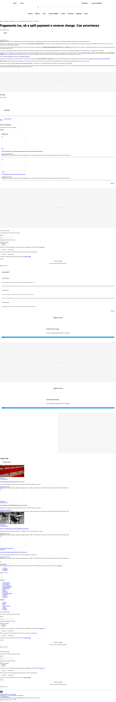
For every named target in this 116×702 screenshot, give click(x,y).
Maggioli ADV (6, 588)
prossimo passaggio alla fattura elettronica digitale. (99, 58)
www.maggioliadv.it (4, 696)
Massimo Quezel (5, 153)
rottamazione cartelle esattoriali (75, 16)
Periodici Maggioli (7, 587)
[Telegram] (62, 321)
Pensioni (30, 13)
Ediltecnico (5, 591)
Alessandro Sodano (4, 510)
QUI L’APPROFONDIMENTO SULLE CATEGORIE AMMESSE (14, 56)
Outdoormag (5, 594)
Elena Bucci (2, 533)
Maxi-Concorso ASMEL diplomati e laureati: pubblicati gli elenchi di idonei (14, 528)
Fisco (44, 13)
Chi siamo (5, 568)
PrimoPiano (6, 21)
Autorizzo (4, 249)
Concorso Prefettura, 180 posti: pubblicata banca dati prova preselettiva (13, 505)
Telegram (4, 337)
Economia (70, 13)
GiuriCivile (5, 597)
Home (1, 21)
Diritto (4, 589)
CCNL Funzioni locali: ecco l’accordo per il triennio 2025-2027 (14, 174)
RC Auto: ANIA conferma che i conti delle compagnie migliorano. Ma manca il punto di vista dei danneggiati (22, 151)
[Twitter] (58, 321)
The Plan (5, 595)
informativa (42, 247)
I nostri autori (5, 569)
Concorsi (3, 244)
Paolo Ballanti (4, 177)
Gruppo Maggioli (6, 582)
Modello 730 (44, 16)
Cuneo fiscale (61, 16)
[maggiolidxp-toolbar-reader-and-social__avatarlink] (2, 33)
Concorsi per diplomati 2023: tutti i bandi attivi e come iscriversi (12, 481)
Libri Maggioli (6, 583)
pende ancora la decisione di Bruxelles (24, 63)
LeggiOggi (3, 243)
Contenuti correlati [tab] (6, 462)
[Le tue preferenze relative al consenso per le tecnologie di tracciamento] (7, 699)
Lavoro (63, 13)
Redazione (5, 32)
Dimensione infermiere (7, 593)
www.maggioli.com (12, 694)
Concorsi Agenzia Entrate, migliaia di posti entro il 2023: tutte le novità (13, 552)
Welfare (37, 13)
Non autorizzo (11, 249)
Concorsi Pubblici (53, 13)
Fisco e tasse (5, 592)
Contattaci (5, 570)
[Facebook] (53, 321)
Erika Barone (3, 486)
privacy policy (28, 256)
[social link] (2, 110)
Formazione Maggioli (7, 586)
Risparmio (79, 13)
